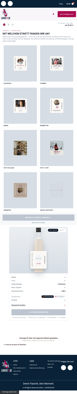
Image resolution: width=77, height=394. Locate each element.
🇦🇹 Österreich (59, 296)
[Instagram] (10, 3)
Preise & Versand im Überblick (15, 345)
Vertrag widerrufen (9, 392)
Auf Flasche (53, 230)
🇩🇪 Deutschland (48, 296)
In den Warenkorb (40, 312)
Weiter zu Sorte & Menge (37, 217)
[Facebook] (3, 3)
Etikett (62, 230)
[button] (53, 14)
